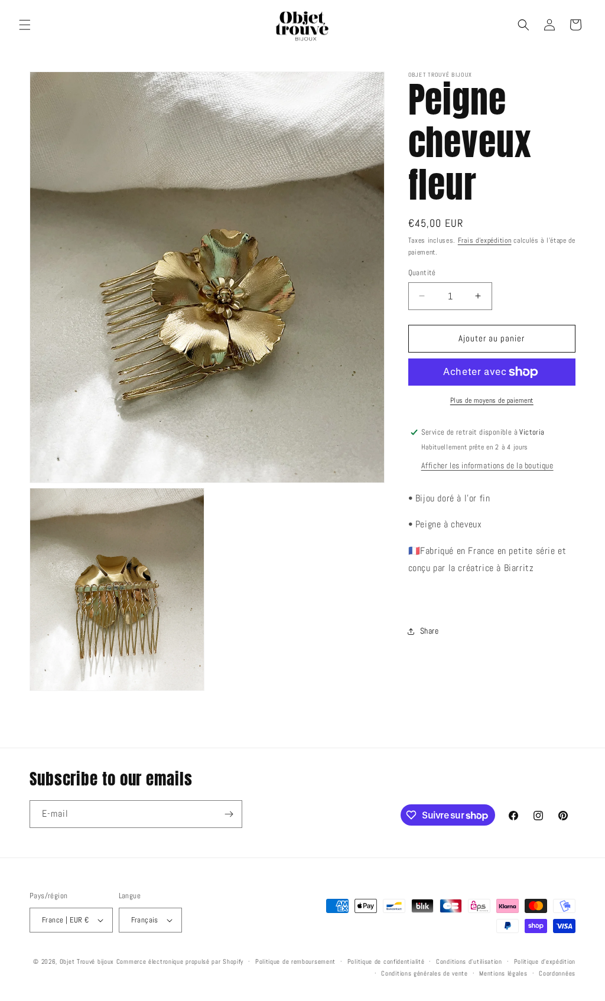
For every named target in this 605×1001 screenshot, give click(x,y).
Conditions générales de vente (424, 973)
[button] (25, 25)
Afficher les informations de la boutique (487, 465)
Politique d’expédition (544, 961)
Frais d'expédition (485, 240)
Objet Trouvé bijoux (87, 961)
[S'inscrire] (229, 814)
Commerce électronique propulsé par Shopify (179, 961)
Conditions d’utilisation (469, 961)
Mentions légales (503, 973)
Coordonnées (557, 973)
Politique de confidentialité (386, 961)
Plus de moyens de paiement (492, 400)
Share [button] (429, 630)
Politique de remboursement (295, 961)
